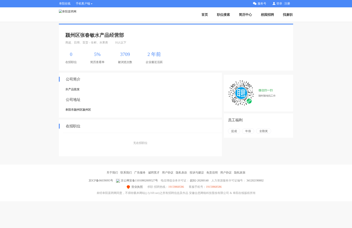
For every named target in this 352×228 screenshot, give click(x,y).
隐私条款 (181, 172)
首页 (204, 14)
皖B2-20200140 (199, 180)
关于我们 (112, 172)
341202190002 (255, 180)
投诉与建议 (197, 172)
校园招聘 (267, 14)
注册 (287, 3)
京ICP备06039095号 (101, 180)
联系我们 (126, 172)
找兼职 (288, 14)
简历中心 (245, 14)
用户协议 (167, 172)
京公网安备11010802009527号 (139, 180)
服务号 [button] (262, 3)
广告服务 (140, 172)
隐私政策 (239, 172)
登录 (279, 3)
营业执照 (137, 186)
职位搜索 (223, 14)
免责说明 (212, 172)
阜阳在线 (64, 3)
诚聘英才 (154, 172)
